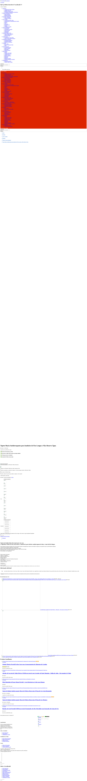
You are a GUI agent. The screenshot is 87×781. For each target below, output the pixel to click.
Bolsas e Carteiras (7, 48)
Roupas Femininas (7, 50)
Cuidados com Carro (7, 10)
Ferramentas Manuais (7, 41)
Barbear (5, 52)
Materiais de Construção (8, 42)
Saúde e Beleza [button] (4, 51)
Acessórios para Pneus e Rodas (9, 9)
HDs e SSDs (6, 108)
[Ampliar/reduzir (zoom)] (3, 779)
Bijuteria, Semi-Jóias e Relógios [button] (7, 13)
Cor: (1, 498)
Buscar (2, 131)
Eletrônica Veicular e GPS (8, 11)
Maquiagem (6, 56)
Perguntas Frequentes (5, 741)
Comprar (2, 535)
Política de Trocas (5, 740)
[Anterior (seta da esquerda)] (0, 780)
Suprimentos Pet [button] (5, 60)
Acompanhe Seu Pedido (6, 770)
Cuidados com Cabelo (7, 117)
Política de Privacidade (6, 745)
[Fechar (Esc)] (0, 779)
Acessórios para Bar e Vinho (9, 20)
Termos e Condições (5, 746)
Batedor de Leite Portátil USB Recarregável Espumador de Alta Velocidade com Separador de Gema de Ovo (30, 708)
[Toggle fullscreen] (2, 763)
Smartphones (6, 32)
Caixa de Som (6, 28)
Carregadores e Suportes (8, 29)
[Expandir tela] (2, 779)
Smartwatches (6, 31)
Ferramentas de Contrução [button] (6, 39)
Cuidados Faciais (7, 54)
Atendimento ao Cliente (4, 128)
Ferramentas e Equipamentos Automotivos (11, 12)
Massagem (6, 57)
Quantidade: (32, 533)
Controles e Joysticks (7, 18)
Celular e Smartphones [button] (6, 27)
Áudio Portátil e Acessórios (8, 98)
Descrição (4, 538)
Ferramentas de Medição (8, 40)
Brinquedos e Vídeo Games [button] (6, 16)
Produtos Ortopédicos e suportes (9, 59)
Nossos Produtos (5, 769)
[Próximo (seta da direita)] (1, 780)
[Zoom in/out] (3, 763)
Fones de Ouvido (7, 30)
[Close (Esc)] (0, 763)
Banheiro (5, 22)
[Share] (1, 763)
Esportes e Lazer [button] (5, 36)
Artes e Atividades (7, 17)
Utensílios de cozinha (7, 26)
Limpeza (5, 25)
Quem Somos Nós (5, 732)
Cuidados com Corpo (7, 53)
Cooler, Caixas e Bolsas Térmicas (9, 38)
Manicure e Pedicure (7, 55)
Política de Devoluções (6, 739)
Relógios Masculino (7, 15)
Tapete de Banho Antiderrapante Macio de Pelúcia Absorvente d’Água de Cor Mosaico (24, 700)
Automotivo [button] (4, 8)
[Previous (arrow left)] (0, 764)
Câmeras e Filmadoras (7, 34)
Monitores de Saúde (7, 58)
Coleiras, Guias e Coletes (8, 62)
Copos (5, 87)
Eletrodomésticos (7, 24)
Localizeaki (2, 2)
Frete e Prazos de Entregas (6, 738)
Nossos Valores (4, 733)
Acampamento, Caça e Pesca (9, 37)
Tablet (5, 45)
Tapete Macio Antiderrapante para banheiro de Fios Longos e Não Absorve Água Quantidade (15, 533)
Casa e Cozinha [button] (4, 19)
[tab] (44, 538)
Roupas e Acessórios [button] (5, 46)
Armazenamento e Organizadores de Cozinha (11, 21)
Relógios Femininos (7, 14)
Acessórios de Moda (7, 47)
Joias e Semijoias (7, 78)
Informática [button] (4, 107)
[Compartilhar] (1, 779)
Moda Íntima (6, 49)
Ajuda (12, 477)
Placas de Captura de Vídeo (8, 44)
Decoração (6, 88)
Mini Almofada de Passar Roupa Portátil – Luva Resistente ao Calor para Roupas (23, 682)
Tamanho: (2, 526)
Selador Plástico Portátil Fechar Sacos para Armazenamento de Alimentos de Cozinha (24, 664)
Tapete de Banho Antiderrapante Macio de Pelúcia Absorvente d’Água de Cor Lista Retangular (27, 691)
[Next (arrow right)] (1, 764)
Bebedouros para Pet (7, 61)
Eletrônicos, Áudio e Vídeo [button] (6, 97)
